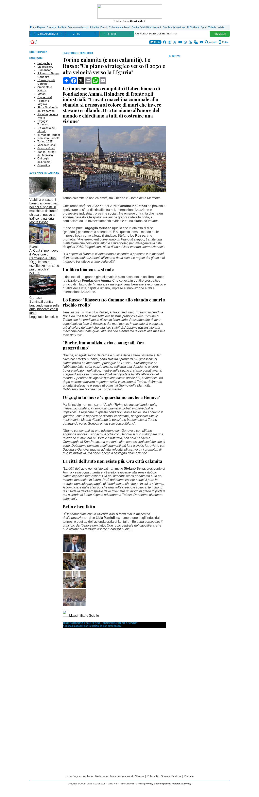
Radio (157, 42)
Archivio (213, 42)
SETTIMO (171, 33)
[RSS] (190, 42)
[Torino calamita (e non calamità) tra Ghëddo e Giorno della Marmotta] (114, 191)
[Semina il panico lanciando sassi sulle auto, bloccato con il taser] (42, 294)
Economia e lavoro (78, 27)
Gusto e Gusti (46, 148)
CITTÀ (76, 33)
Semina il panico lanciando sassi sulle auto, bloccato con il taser (44, 307)
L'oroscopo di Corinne (46, 82)
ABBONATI (220, 33)
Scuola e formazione (173, 27)
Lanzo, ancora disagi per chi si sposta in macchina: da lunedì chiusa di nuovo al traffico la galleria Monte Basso (44, 213)
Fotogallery (44, 63)
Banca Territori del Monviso (46, 153)
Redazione (101, 776)
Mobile (225, 42)
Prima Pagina (37, 27)
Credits (140, 783)
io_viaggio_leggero (49, 134)
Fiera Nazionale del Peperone (47, 109)
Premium (189, 776)
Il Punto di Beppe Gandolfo (48, 75)
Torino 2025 (45, 141)
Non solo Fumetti (48, 138)
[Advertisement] (199, 87)
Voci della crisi (46, 144)
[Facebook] (165, 42)
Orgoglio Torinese (42, 122)
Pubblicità (152, 776)
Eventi (103, 27)
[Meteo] (196, 42)
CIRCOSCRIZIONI (48, 33)
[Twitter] (175, 42)
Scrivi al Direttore (171, 776)
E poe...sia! (44, 97)
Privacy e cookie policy (157, 783)
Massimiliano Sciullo (84, 615)
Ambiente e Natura (44, 88)
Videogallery (45, 66)
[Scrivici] (202, 42)
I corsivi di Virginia (43, 102)
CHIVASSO (141, 33)
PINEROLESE (157, 33)
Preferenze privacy (181, 783)
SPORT (112, 33)
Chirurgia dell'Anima (44, 160)
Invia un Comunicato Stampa (127, 776)
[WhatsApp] (185, 42)
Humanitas (44, 70)
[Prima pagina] (32, 42)
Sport (204, 27)
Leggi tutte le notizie (43, 316)
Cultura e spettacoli (119, 27)
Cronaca (51, 27)
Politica (62, 27)
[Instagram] (170, 42)
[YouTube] (180, 42)
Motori (41, 93)
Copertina (43, 165)
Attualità (94, 27)
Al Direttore (193, 27)
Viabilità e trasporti (150, 27)
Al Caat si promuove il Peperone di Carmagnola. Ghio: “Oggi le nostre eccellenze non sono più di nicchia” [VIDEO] (44, 262)
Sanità (135, 27)
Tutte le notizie (216, 27)
